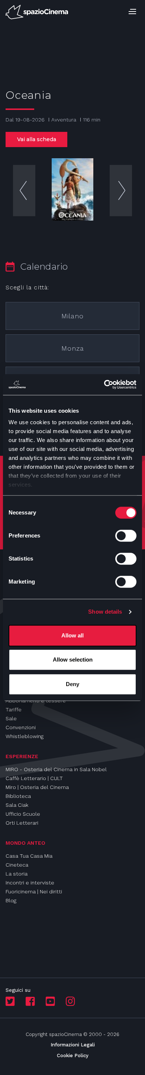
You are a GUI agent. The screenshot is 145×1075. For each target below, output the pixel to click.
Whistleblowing (25, 736)
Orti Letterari (22, 823)
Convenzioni (21, 727)
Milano (72, 316)
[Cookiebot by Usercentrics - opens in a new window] (104, 384)
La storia (17, 874)
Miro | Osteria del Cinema (37, 787)
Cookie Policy (72, 1055)
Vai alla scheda (36, 139)
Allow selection (73, 659)
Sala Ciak (17, 805)
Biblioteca (18, 796)
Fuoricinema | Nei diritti (34, 891)
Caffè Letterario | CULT (34, 778)
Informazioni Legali (73, 1045)
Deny (72, 684)
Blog (11, 900)
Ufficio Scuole (23, 814)
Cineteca (17, 865)
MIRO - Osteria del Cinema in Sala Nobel (56, 769)
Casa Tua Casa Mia (29, 856)
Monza (72, 348)
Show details (105, 611)
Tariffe (14, 709)
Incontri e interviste (30, 883)
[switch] (125, 536)
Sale (11, 718)
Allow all (72, 635)
